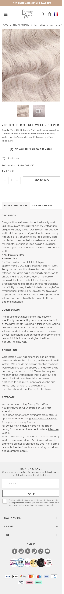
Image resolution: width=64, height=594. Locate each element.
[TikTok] (40, 551)
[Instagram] (21, 551)
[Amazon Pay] (21, 582)
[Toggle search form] (42, 14)
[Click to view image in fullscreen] (31, 65)
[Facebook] (14, 551)
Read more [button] (7, 140)
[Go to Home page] (27, 14)
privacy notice (18, 505)
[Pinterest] (34, 551)
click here (45, 389)
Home (5, 24)
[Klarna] (29, 582)
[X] (27, 551)
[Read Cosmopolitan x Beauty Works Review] (31, 562)
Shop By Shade (21, 24)
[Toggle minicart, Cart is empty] (49, 14)
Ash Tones (39, 24)
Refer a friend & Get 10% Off (18, 165)
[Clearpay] (38, 582)
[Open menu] (6, 14)
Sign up (31, 493)
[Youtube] (47, 551)
